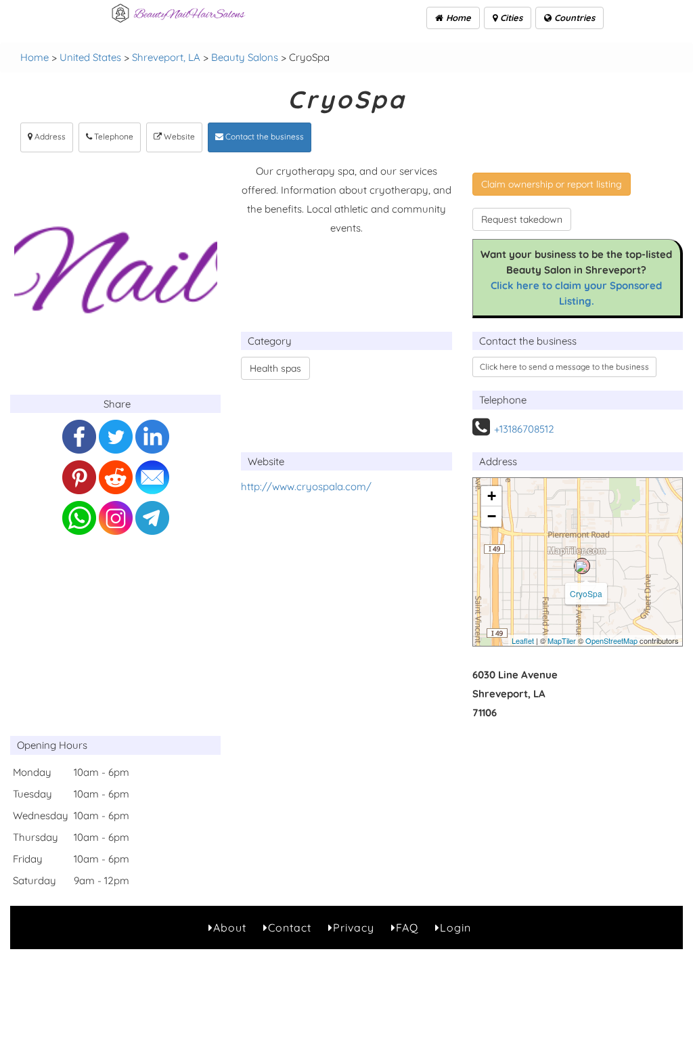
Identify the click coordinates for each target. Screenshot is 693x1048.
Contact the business (263, 136)
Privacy (353, 927)
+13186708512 (524, 428)
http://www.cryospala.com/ (306, 486)
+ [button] (491, 495)
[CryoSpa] (582, 566)
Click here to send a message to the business (564, 367)
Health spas (275, 368)
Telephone (112, 136)
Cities (509, 17)
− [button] (491, 516)
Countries (573, 17)
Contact (289, 927)
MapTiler (561, 640)
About (229, 927)
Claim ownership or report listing (551, 184)
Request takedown (521, 219)
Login (455, 927)
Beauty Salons (244, 57)
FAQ (407, 927)
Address (49, 136)
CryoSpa (586, 593)
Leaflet (523, 640)
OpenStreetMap (611, 640)
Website (178, 136)
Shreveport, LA (166, 57)
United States (90, 57)
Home (457, 17)
